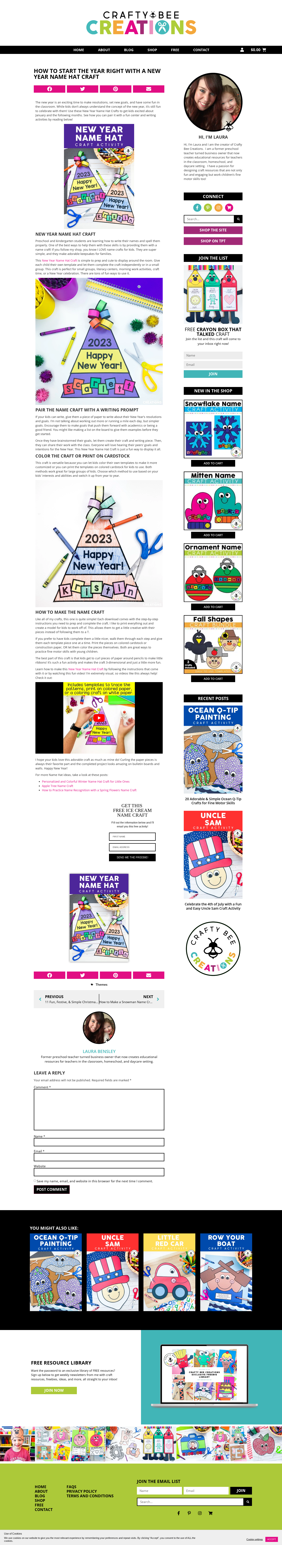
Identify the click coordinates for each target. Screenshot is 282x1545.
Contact (201, 49)
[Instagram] (218, 208)
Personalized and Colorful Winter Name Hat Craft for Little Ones (86, 781)
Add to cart (213, 463)
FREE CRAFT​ (213, 331)
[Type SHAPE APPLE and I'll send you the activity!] (88, 1443)
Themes (101, 984)
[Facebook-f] (197, 208)
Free (175, 49)
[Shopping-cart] (229, 208)
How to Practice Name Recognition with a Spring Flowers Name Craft (89, 790)
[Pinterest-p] (208, 208)
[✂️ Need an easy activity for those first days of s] (264, 1443)
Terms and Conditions (90, 1496)
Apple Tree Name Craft (57, 786)
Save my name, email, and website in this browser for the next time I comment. (95, 1181)
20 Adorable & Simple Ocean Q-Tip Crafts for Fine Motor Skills (213, 800)
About (104, 49)
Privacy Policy (82, 1491)
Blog (128, 49)
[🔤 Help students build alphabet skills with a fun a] (123, 1443)
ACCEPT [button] (271, 1539)
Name (39, 1136)
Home (78, 49)
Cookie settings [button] (254, 1539)
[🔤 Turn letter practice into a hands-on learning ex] (52, 1443)
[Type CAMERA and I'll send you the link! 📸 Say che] (193, 1443)
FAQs (71, 1487)
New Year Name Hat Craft (59, 260)
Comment (42, 1087)
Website (40, 1166)
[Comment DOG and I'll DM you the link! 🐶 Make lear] (17, 1443)
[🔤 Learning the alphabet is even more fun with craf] (229, 1443)
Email (39, 1151)
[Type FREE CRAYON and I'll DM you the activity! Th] (158, 1443)
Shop (152, 49)
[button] (49, 89)
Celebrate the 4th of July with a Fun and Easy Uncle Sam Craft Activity (213, 906)
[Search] (238, 219)
